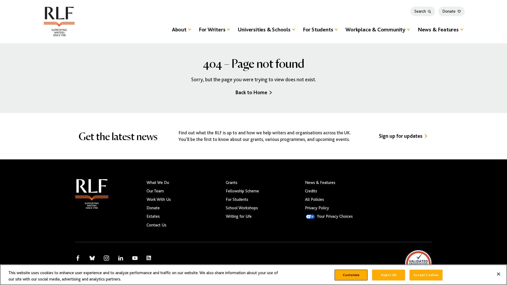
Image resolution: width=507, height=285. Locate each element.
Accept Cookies (426, 275)
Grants (231, 182)
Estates (153, 216)
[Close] (498, 274)
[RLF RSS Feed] (149, 258)
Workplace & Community (375, 29)
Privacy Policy (317, 208)
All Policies (314, 199)
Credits (311, 191)
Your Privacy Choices (335, 216)
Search (420, 11)
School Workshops (242, 208)
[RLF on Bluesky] (92, 258)
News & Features (438, 29)
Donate (449, 11)
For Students (318, 29)
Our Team (155, 191)
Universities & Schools (264, 29)
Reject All (388, 275)
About (179, 29)
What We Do (158, 182)
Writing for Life (239, 216)
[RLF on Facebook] (78, 258)
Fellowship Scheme (242, 191)
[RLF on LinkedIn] (120, 258)
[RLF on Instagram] (106, 258)
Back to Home (251, 92)
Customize (351, 275)
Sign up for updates (400, 136)
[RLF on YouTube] (135, 258)
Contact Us (156, 225)
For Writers (212, 29)
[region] (253, 274)
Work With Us (159, 199)
